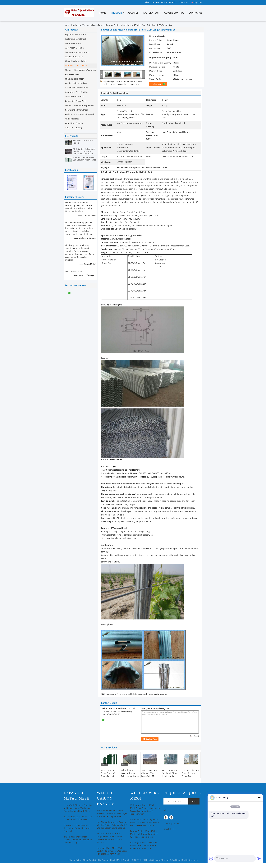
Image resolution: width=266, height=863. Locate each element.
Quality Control (174, 13)
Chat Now (183, 2)
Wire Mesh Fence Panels (93, 25)
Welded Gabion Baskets (76, 83)
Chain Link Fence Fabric (76, 61)
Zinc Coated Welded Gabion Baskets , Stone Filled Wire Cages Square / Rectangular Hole (112, 813)
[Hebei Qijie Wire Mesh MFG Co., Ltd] (101, 74)
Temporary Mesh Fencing (77, 52)
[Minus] (259, 797)
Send (194, 801)
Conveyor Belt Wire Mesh (76, 110)
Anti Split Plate (72, 119)
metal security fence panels (116, 694)
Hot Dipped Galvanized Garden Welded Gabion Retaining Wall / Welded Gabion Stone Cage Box (111, 825)
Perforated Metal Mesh (75, 39)
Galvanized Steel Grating (76, 92)
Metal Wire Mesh (73, 43)
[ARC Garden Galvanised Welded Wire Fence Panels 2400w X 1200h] (68, 151)
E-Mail (167, 824)
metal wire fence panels (158, 694)
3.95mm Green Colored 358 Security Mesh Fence (84, 158)
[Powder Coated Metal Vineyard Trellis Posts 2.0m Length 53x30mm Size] (122, 50)
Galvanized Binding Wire (76, 88)
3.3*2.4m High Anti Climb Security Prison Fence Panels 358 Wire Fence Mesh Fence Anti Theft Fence (190, 777)
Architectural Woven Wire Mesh (79, 114)
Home (102, 13)
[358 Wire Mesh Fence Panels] (68, 143)
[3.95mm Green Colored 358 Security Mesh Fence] (68, 159)
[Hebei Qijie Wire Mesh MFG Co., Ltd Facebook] (172, 818)
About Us (133, 13)
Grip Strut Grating (73, 128)
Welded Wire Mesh (74, 57)
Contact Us (195, 13)
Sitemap (176, 824)
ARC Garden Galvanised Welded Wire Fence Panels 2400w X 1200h (84, 151)
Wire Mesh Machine (74, 48)
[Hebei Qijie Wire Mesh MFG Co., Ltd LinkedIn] (166, 818)
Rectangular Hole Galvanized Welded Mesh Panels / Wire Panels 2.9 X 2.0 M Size (143, 846)
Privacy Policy (74, 860)
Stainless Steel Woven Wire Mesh (80, 70)
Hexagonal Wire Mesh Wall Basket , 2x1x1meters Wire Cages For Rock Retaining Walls (112, 851)
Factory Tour (151, 13)
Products (117, 13)
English (197, 2)
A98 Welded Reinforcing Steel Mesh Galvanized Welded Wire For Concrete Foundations (144, 823)
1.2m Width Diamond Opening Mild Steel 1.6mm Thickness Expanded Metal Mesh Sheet (78, 808)
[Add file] (211, 859)
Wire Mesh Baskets (74, 123)
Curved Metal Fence (74, 97)
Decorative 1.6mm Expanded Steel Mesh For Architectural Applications (77, 828)
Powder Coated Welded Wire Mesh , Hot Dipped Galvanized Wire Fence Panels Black (144, 834)
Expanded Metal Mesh (75, 34)
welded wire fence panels (138, 694)
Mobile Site (170, 829)
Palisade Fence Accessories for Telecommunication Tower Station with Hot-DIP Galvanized (130, 776)
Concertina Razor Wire (75, 101)
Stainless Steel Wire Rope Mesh (79, 105)
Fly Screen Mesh (72, 74)
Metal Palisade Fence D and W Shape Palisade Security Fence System (108, 776)
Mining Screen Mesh (74, 79)
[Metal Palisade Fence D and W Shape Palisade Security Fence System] (110, 759)
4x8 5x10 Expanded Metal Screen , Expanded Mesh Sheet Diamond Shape (78, 840)
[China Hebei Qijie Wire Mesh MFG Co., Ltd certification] (72, 182)
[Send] (259, 859)
